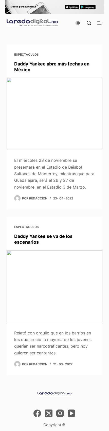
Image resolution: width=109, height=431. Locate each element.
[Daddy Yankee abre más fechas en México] (54, 113)
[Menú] (99, 23)
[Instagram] (60, 413)
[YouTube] (71, 413)
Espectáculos (26, 54)
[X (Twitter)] (48, 413)
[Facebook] (37, 413)
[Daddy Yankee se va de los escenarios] (54, 286)
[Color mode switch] (77, 23)
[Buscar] (89, 23)
